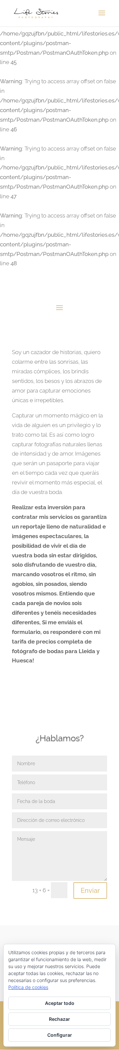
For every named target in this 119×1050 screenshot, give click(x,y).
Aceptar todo (59, 1003)
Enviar (90, 891)
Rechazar (59, 1019)
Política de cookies (28, 987)
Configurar (59, 1035)
